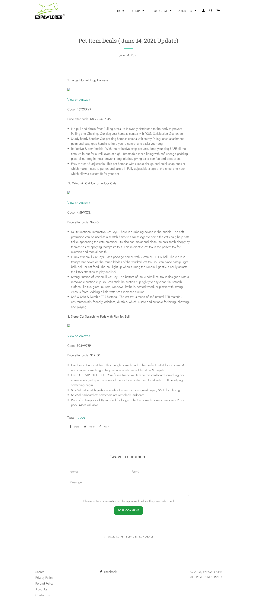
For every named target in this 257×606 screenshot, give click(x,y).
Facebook (110, 572)
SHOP (136, 11)
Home (121, 11)
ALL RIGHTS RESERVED (206, 577)
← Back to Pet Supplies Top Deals (129, 536)
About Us (41, 589)
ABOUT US (186, 11)
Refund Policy (44, 583)
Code (82, 418)
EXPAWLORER (212, 572)
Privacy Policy (44, 577)
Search (39, 572)
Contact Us (42, 595)
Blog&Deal (159, 11)
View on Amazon (78, 99)
